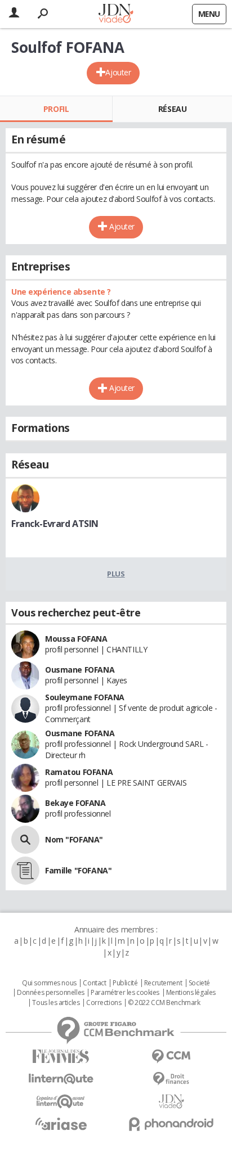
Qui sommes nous (49, 983)
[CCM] (171, 1056)
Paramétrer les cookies (125, 993)
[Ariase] (61, 1124)
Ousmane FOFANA (79, 669)
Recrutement (163, 983)
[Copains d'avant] (61, 1101)
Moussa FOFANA (76, 638)
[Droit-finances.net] (171, 1079)
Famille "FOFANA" (78, 870)
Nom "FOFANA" (74, 839)
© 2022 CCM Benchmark (164, 1003)
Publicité (125, 983)
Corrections (103, 1003)
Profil (56, 108)
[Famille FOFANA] (25, 871)
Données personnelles (50, 993)
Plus (115, 574)
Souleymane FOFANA (84, 697)
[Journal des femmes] (61, 1056)
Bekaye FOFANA (75, 802)
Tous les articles (55, 1003)
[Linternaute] (61, 1079)
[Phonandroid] (171, 1124)
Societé (199, 983)
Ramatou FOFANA (79, 772)
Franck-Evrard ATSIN (55, 523)
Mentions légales (191, 993)
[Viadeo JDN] (171, 1101)
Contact (94, 983)
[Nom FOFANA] (25, 840)
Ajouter (118, 72)
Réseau (172, 108)
